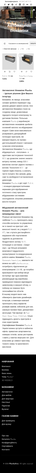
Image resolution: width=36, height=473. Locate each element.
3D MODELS (7, 380)
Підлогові (6, 406)
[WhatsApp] (31, 5)
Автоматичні (7, 392)
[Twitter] (9, 5)
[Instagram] (23, 5)
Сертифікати (7, 446)
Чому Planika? (7, 377)
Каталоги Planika (9, 439)
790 (22, 49)
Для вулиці (6, 424)
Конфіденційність (9, 443)
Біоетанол (6, 366)
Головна (13, 18)
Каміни (21, 18)
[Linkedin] (20, 5)
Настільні (6, 402)
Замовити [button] (9, 72)
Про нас (5, 436)
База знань (7, 373)
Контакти (6, 450)
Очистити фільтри (10, 49)
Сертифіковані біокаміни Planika (16, 325)
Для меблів (6, 395)
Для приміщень (8, 421)
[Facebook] (5, 5)
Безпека (5, 370)
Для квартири (8, 399)
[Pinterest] (12, 5)
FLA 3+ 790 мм (7, 76)
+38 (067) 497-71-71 (18, 1)
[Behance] (27, 5)
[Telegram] (16, 5)
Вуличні (5, 409)
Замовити (26, 72)
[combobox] (18, 43)
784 (29, 49)
